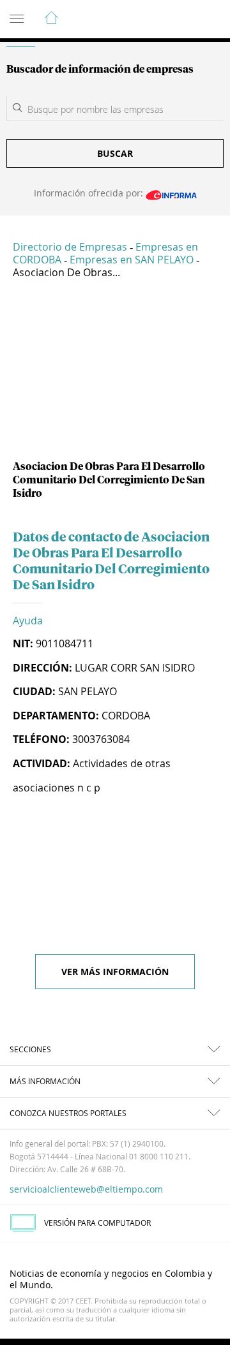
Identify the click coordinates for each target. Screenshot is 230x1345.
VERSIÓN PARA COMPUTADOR (97, 1222)
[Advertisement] (115, 374)
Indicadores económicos (181, 19)
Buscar (115, 153)
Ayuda (28, 621)
